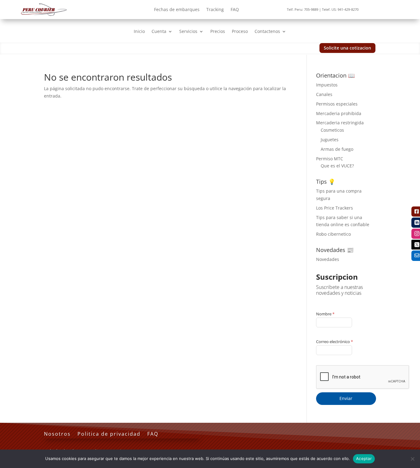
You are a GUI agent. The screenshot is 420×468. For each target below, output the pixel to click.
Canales (324, 94)
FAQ (235, 9)
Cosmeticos (332, 130)
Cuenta (159, 31)
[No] (412, 459)
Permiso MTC (329, 159)
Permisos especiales (337, 104)
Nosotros (57, 434)
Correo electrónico (334, 341)
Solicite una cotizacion (347, 48)
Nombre (325, 314)
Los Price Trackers (334, 208)
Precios (217, 31)
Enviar (345, 398)
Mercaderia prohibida (338, 113)
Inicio (139, 31)
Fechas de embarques (177, 9)
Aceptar (364, 458)
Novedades (327, 259)
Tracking (215, 9)
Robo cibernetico (333, 234)
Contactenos (267, 31)
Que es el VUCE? (337, 166)
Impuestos (327, 85)
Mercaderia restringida (340, 123)
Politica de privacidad (109, 434)
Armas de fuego (337, 149)
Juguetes (330, 139)
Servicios (188, 31)
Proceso (240, 31)
